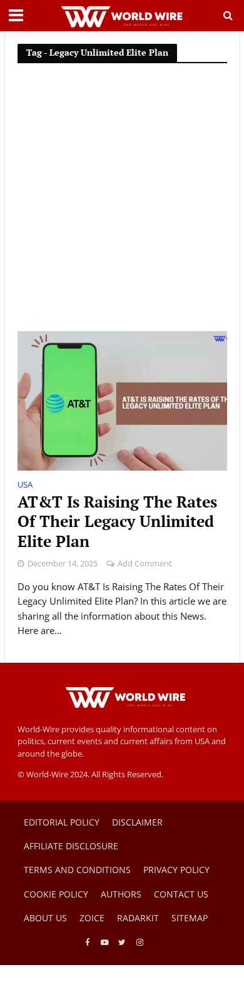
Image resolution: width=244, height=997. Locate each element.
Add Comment (145, 563)
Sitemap (189, 918)
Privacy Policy (176, 870)
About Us (45, 918)
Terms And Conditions (77, 870)
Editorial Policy (61, 822)
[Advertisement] (122, 203)
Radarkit (138, 918)
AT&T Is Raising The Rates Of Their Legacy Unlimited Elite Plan (117, 522)
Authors (121, 894)
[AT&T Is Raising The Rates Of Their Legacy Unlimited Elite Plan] (122, 400)
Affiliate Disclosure (71, 846)
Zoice (91, 918)
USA (25, 485)
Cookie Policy (56, 894)
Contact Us (181, 894)
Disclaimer (137, 822)
